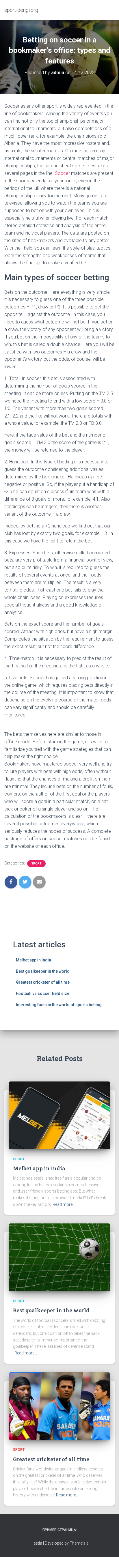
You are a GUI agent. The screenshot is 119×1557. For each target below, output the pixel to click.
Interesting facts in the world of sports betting (59, 1004)
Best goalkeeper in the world (43, 971)
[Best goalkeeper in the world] (59, 1257)
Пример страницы (59, 1530)
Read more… (64, 1204)
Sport (36, 863)
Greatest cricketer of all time (43, 982)
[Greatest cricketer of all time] (59, 1405)
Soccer (62, 173)
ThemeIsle (79, 1543)
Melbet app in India (33, 960)
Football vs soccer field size (42, 993)
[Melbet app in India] (59, 1115)
